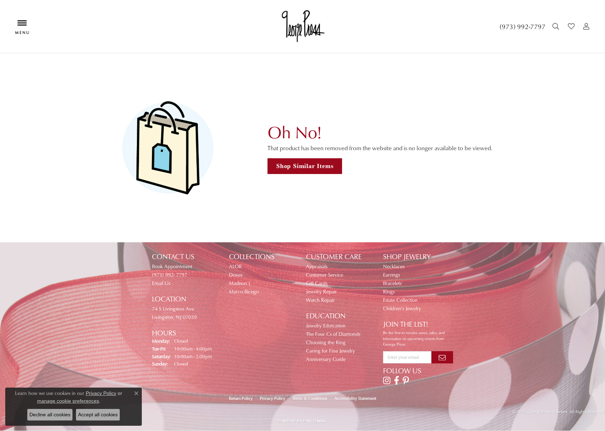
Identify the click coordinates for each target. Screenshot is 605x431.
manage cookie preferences (68, 401)
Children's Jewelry (402, 308)
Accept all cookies (98, 414)
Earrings (391, 274)
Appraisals (316, 266)
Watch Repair (320, 300)
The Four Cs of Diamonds (333, 334)
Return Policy (241, 398)
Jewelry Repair (321, 291)
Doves (235, 274)
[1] (442, 357)
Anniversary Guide (326, 359)
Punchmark (314, 420)
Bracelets (392, 283)
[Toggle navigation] (22, 26)
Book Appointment (172, 266)
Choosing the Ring (326, 342)
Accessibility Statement (355, 398)
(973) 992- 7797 (169, 274)
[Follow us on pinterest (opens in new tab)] (406, 380)
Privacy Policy (272, 398)
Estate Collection (400, 300)
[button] (556, 26)
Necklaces (393, 266)
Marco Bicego (244, 291)
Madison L (240, 283)
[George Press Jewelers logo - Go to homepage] (303, 26)
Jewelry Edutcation (326, 325)
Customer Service (324, 274)
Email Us (161, 283)
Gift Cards (316, 283)
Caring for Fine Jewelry (330, 350)
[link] (522, 26)
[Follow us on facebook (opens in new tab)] (396, 380)
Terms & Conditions (309, 398)
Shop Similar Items (304, 165)
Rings (389, 291)
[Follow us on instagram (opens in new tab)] (386, 380)
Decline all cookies (49, 414)
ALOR (235, 266)
